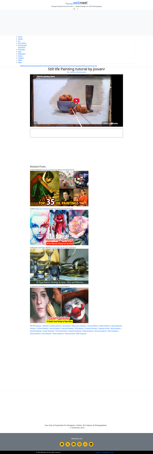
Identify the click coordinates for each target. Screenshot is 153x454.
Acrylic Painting (57, 248)
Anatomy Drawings (74, 331)
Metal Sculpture (88, 331)
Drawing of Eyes (104, 328)
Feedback (105, 452)
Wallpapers (22, 54)
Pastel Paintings (52, 287)
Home (20, 37)
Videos (20, 56)
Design (20, 39)
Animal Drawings (35, 331)
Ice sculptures (46, 333)
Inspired (94, 66)
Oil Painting (46, 170)
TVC (42, 66)
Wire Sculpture (113, 331)
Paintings (73, 72)
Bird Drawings (116, 328)
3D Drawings (79, 328)
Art (19, 41)
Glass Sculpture (35, 333)
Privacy (98, 452)
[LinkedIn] (91, 444)
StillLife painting (81, 72)
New (21, 66)
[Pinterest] (73, 444)
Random (26, 66)
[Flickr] (85, 444)
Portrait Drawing (61, 331)
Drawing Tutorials (91, 328)
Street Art (67, 66)
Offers (20, 60)
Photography (22, 45)
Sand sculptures (58, 333)
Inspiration (21, 47)
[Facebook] (62, 444)
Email (112, 452)
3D (22, 43)
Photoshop (74, 66)
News (20, 62)
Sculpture (60, 66)
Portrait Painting (42, 328)
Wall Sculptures (81, 333)
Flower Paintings (48, 331)
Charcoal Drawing (67, 328)
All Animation (33, 66)
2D (40, 66)
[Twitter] (68, 444)
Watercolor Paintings (42, 209)
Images (21, 49)
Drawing (49, 66)
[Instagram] (79, 444)
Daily (19, 52)
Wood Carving (70, 333)
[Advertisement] (76, 23)
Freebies (21, 58)
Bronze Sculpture (101, 331)
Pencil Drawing (55, 328)
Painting (54, 66)
